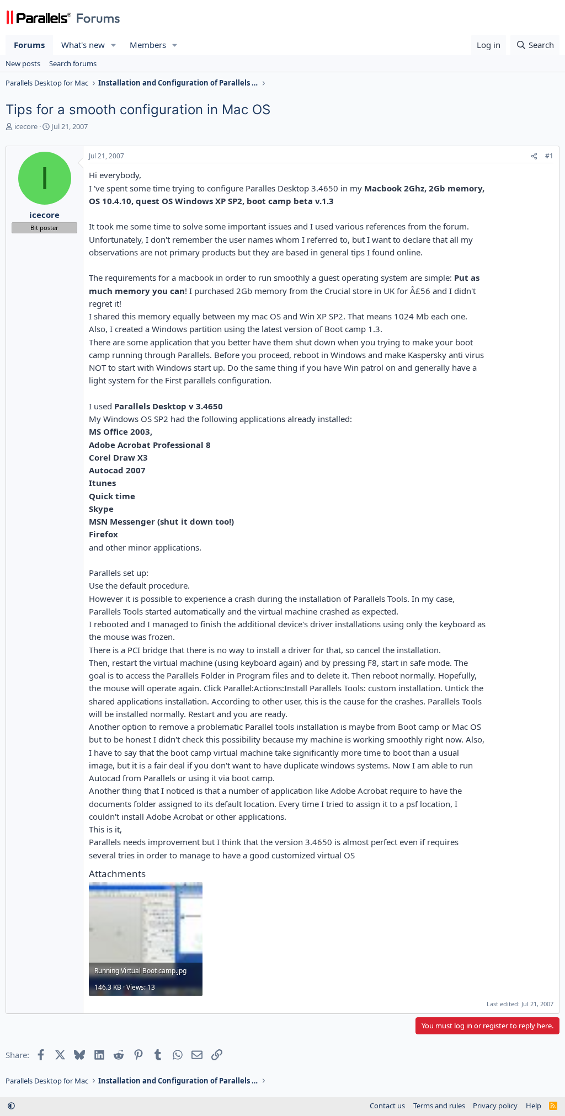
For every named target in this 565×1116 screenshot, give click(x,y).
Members (148, 44)
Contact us (387, 1105)
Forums (29, 44)
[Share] (534, 156)
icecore (26, 126)
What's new (83, 44)
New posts (23, 63)
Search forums (73, 63)
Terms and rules (439, 1105)
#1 (549, 156)
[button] (113, 45)
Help (533, 1105)
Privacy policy (495, 1105)
